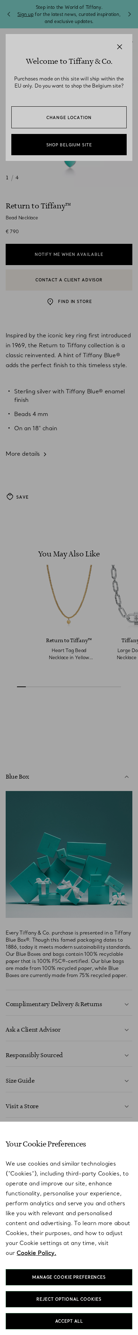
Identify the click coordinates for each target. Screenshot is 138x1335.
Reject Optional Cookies (68, 1299)
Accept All (69, 1321)
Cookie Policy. (36, 1252)
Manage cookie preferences (69, 1277)
